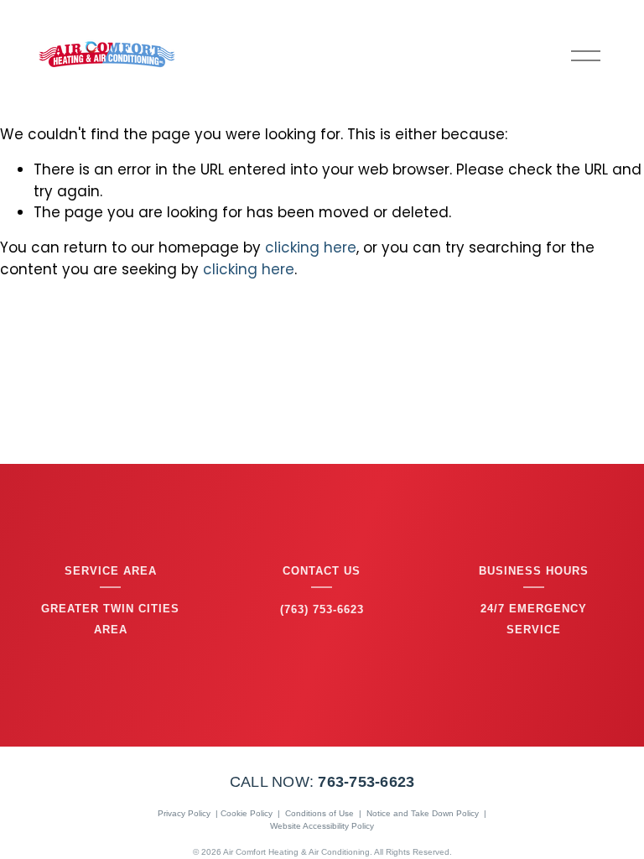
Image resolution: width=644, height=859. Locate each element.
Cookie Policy (247, 813)
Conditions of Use (319, 813)
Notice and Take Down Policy (422, 813)
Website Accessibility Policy (322, 825)
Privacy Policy (184, 813)
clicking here (310, 247)
